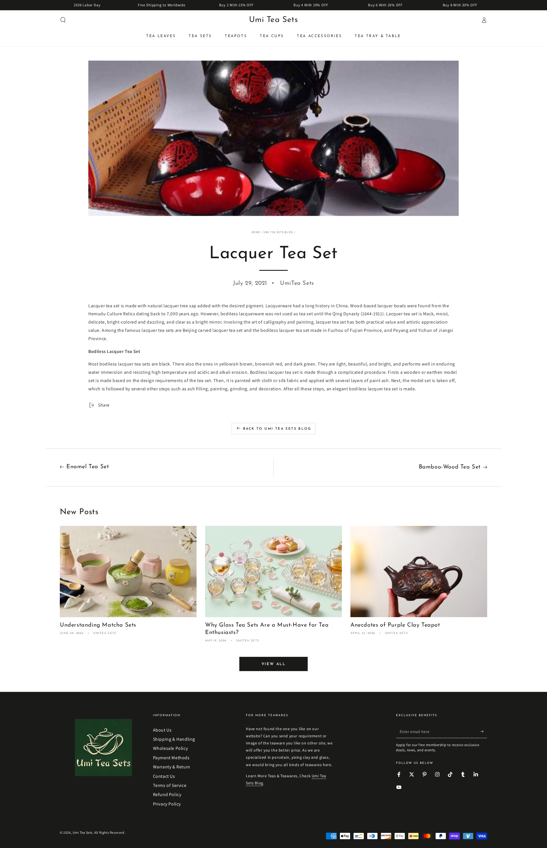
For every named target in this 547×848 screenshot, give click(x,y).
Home (256, 232)
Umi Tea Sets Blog (278, 232)
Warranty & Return (171, 767)
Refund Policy (167, 794)
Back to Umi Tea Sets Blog (277, 429)
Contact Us (164, 776)
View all (274, 664)
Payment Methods (171, 758)
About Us (162, 730)
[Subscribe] (484, 731)
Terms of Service (170, 785)
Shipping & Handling (174, 739)
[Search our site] (63, 20)
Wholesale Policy (170, 748)
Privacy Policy (167, 804)
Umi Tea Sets (83, 832)
